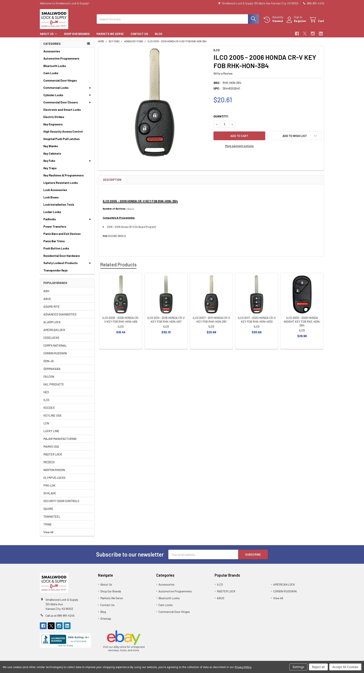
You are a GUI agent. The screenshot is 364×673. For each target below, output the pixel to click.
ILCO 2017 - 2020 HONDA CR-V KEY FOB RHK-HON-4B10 (257, 319)
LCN (46, 423)
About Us (47, 33)
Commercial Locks (55, 87)
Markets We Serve (110, 33)
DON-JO (48, 361)
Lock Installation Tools (58, 204)
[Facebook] (296, 33)
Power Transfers (54, 226)
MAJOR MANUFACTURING (59, 438)
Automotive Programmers (61, 58)
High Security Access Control (63, 131)
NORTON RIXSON (54, 470)
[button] (295, 135)
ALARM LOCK (52, 322)
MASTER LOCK (52, 454)
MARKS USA (51, 446)
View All (48, 532)
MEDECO (49, 462)
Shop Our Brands (77, 33)
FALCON (48, 376)
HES (46, 392)
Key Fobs (49, 160)
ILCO (46, 400)
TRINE (47, 524)
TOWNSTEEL (51, 516)
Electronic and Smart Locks (62, 109)
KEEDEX (49, 407)
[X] (304, 33)
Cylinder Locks (53, 95)
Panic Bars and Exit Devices (62, 233)
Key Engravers (53, 124)
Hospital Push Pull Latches (61, 139)
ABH (46, 291)
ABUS (47, 298)
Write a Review (223, 73)
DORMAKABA (51, 368)
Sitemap (105, 618)
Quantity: (221, 116)
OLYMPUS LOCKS (54, 477)
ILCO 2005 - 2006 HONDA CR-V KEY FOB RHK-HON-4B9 (120, 319)
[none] (154, 102)
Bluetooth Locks (54, 66)
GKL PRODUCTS (53, 384)
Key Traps (49, 168)
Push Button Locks (56, 248)
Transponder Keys (55, 270)
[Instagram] (312, 33)
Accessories (51, 51)
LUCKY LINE (51, 431)
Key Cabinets (52, 153)
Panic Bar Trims (54, 241)
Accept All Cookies (345, 667)
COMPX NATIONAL (55, 345)
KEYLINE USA (52, 415)
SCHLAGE (49, 493)
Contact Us (139, 33)
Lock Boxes (51, 197)
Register (300, 21)
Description (112, 179)
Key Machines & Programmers (63, 175)
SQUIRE (48, 508)
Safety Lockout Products (60, 263)
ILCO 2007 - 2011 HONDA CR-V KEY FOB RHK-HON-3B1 (211, 319)
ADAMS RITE (51, 306)
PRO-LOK (49, 485)
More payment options (239, 146)
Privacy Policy (243, 667)
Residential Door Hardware (61, 255)
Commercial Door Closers (60, 102)
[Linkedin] (320, 33)
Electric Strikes (53, 117)
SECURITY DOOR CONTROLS (61, 501)
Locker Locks (52, 212)
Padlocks (49, 219)
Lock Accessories (55, 190)
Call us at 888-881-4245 (60, 615)
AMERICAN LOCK (54, 330)
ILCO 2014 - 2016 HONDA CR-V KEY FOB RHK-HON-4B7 (166, 319)
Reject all (318, 667)
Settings (298, 667)
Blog (158, 33)
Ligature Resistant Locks (60, 182)
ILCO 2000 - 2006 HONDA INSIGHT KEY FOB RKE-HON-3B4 (302, 321)
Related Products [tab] (118, 264)
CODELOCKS (51, 337)
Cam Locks (50, 73)
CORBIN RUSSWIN (55, 353)
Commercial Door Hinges (60, 80)
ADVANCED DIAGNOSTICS (59, 314)
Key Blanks (50, 146)
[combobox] (178, 19)
